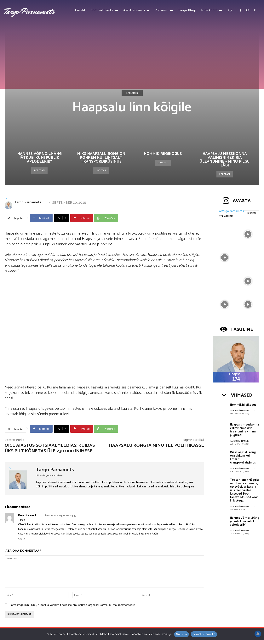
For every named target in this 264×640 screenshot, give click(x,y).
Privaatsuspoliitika (204, 634)
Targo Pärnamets (30, 202)
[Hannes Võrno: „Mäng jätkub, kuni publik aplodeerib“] (220, 522)
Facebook (132, 93)
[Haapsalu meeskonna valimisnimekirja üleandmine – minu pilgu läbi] (220, 429)
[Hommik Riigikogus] (220, 409)
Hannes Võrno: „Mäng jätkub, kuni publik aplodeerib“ (39, 158)
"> (6, 198)
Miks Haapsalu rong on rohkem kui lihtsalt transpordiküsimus (101, 158)
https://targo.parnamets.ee (49, 475)
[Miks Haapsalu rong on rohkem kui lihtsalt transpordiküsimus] (220, 457)
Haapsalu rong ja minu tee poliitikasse (156, 445)
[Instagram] (247, 10)
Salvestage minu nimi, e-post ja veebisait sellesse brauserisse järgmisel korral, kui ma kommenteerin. (72, 604)
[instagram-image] (224, 233)
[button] (230, 10)
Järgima (251, 213)
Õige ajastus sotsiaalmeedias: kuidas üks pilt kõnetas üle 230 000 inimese (50, 448)
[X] (254, 10)
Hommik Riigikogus (163, 154)
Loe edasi (39, 170)
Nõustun (181, 634)
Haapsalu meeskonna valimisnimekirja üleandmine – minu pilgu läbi (225, 160)
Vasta (21, 539)
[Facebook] (240, 10)
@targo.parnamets (231, 211)
